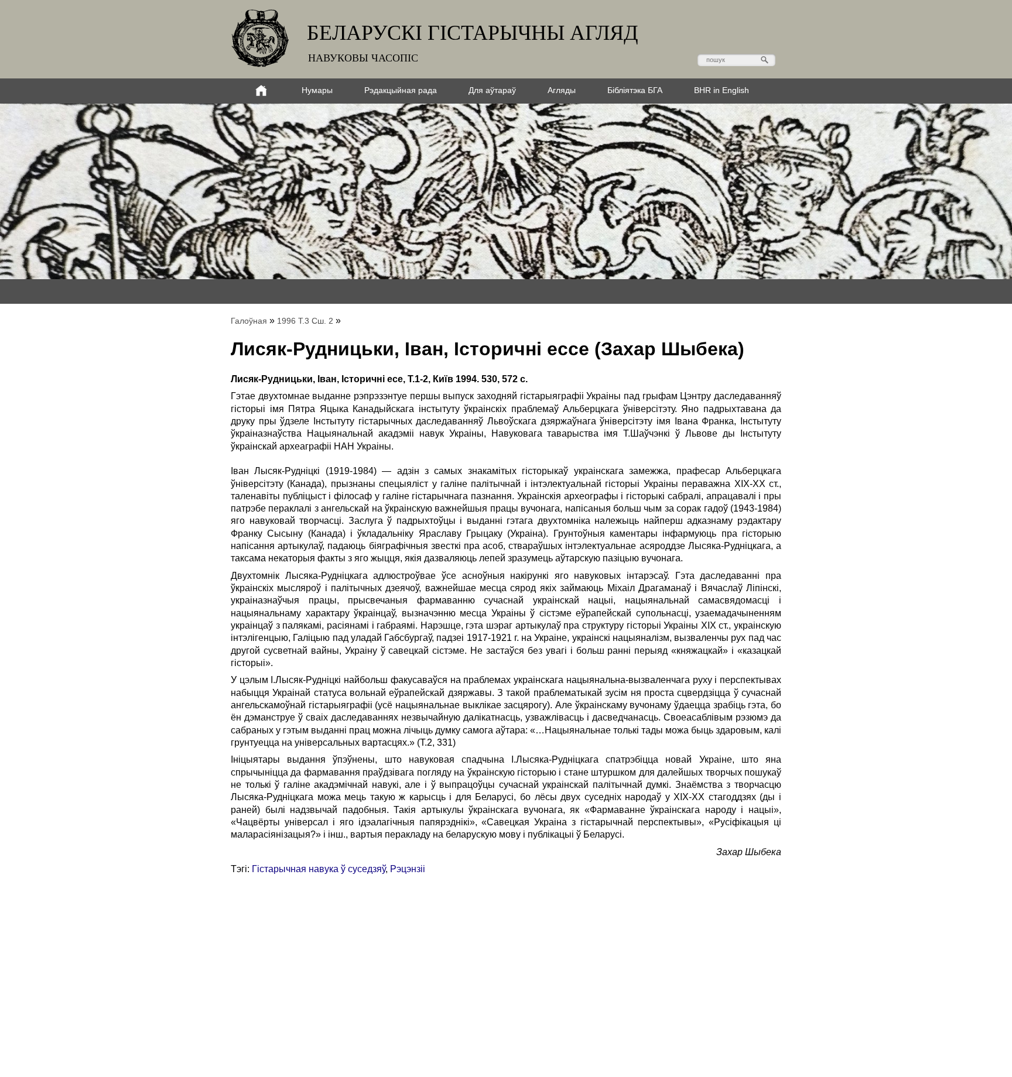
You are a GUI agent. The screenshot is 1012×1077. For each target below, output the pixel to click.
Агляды (562, 90)
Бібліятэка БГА (634, 90)
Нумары (317, 90)
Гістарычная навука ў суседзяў (318, 869)
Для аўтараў (492, 90)
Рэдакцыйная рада (400, 90)
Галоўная (249, 320)
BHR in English (721, 90)
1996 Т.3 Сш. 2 (305, 320)
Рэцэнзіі (407, 869)
